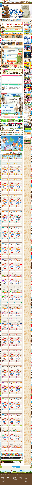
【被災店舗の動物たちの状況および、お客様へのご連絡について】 (9, 82)
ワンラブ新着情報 (20, 478)
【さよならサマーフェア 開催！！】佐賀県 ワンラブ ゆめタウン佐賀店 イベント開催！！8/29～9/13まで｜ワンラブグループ (12, 86)
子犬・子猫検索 (3, 478)
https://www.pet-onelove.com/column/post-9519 (8, 91)
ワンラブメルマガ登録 (15, 479)
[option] (16, 11)
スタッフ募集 (26, 481)
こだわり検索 (3, 481)
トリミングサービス (9, 478)
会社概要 (26, 478)
